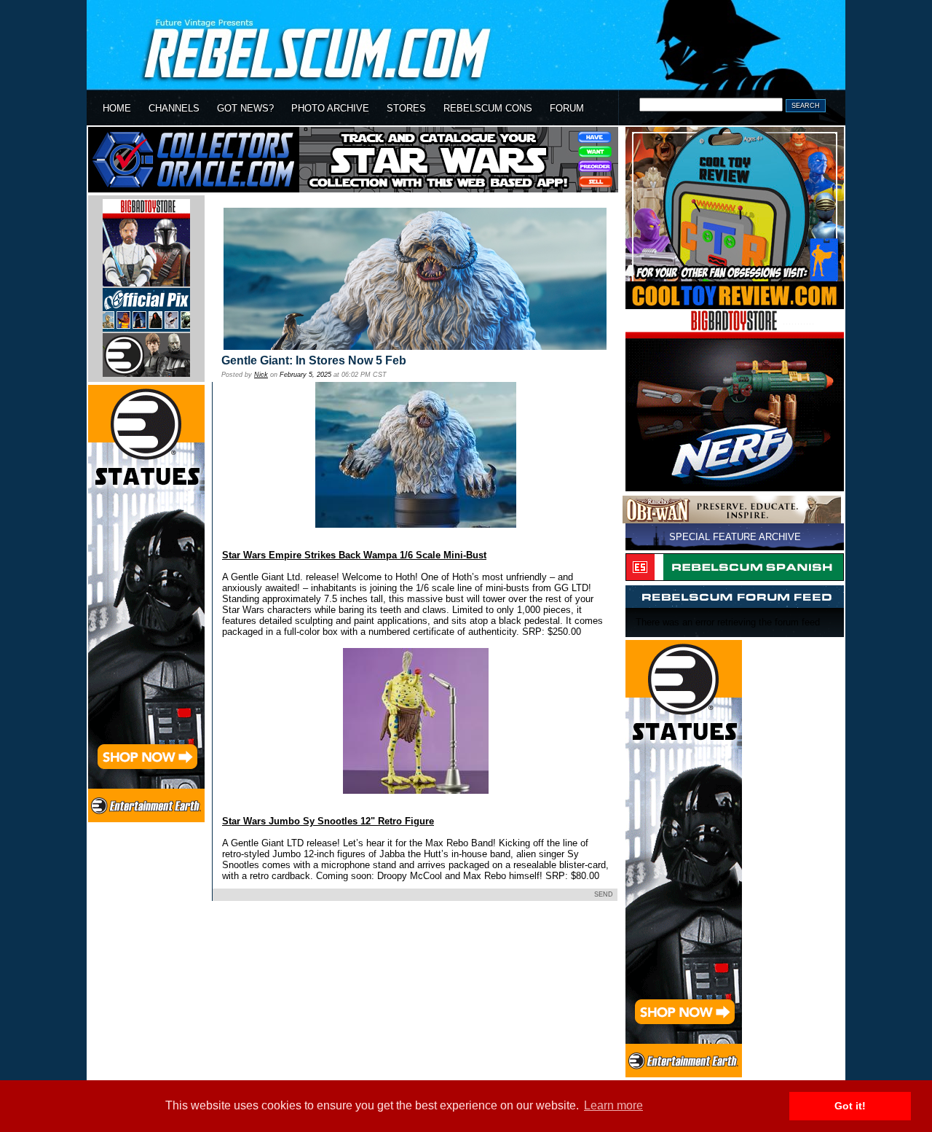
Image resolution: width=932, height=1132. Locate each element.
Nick (261, 374)
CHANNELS (174, 108)
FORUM (567, 108)
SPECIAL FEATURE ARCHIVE (735, 536)
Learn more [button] (613, 1105)
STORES (406, 108)
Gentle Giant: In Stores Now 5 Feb (313, 360)
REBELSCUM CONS (487, 108)
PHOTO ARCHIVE (330, 108)
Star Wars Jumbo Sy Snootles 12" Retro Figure (328, 821)
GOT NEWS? (245, 108)
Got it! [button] (850, 1106)
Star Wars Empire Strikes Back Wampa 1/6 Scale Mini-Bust (354, 555)
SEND (603, 894)
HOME (117, 108)
